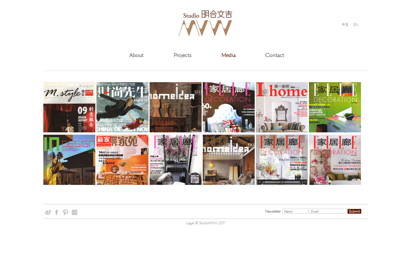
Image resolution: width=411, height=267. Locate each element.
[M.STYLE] (69, 117)
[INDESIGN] (69, 170)
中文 (345, 25)
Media (228, 55)
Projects (183, 55)
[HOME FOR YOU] (122, 170)
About (136, 55)
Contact (274, 55)
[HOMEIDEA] (176, 117)
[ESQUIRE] (122, 117)
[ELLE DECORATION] (229, 117)
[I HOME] (282, 117)
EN (355, 24)
